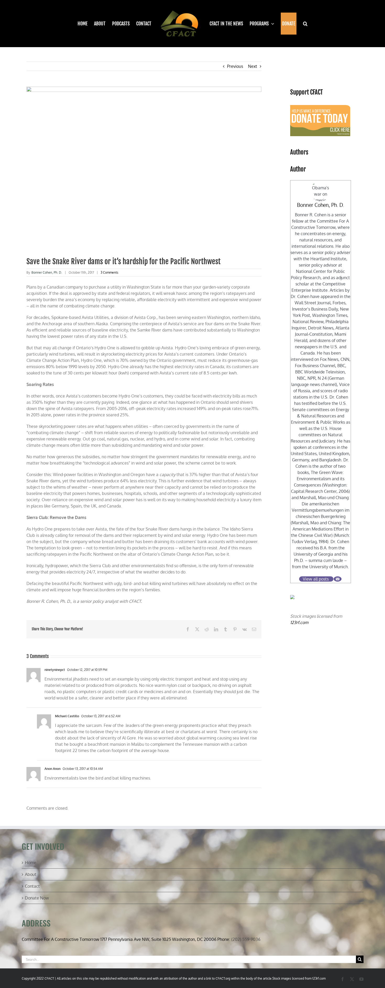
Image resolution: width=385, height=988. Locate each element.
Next (252, 66)
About (30, 874)
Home (30, 862)
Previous (235, 66)
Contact (32, 886)
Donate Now (37, 898)
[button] (302, 24)
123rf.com (299, 622)
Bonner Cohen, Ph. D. (46, 272)
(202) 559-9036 (245, 939)
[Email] (338, 579)
